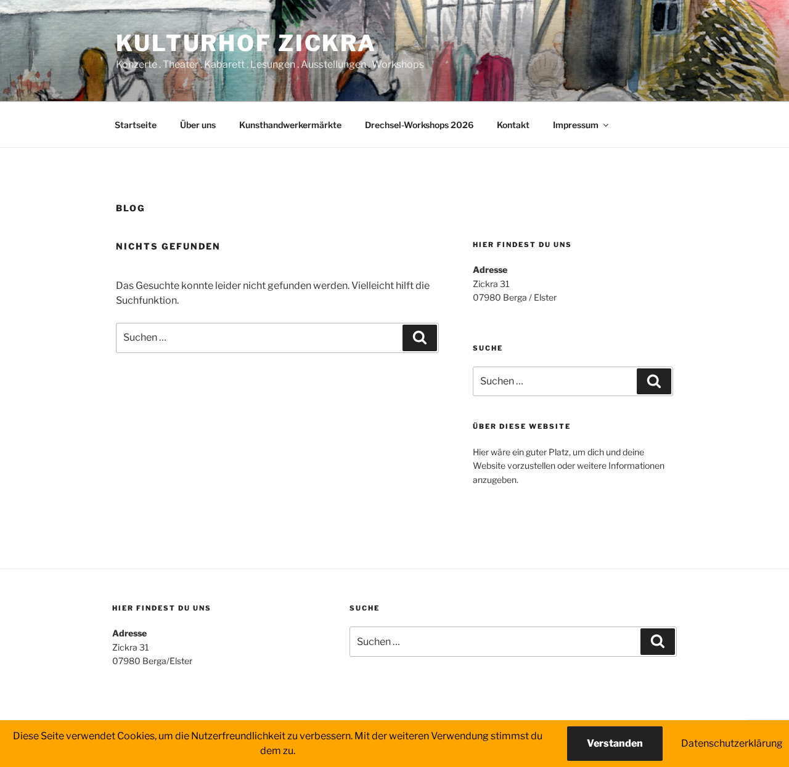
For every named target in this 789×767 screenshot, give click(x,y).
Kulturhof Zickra (246, 43)
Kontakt (513, 125)
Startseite (136, 125)
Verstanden (615, 743)
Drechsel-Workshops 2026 (419, 125)
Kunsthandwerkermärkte (290, 125)
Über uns (198, 125)
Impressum (576, 125)
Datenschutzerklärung (732, 743)
